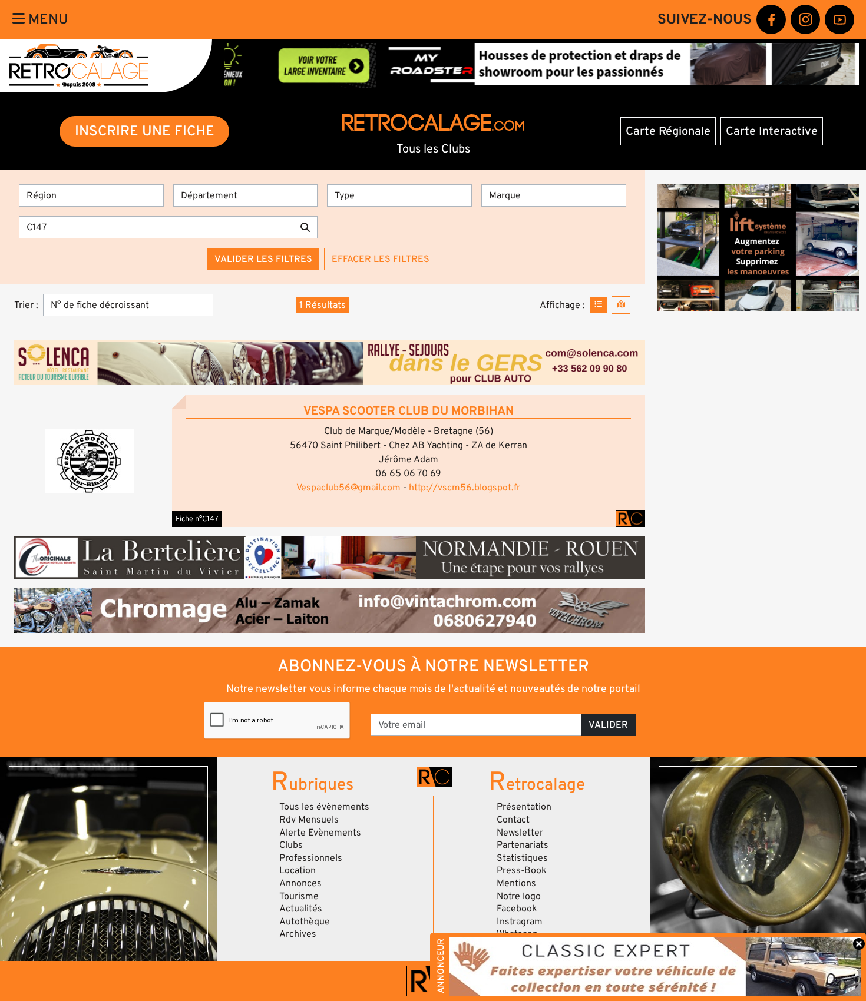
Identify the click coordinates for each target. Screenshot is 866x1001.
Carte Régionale (668, 131)
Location (297, 870)
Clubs (291, 844)
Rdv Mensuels (309, 819)
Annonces (300, 883)
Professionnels (310, 857)
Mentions (516, 883)
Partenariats (522, 844)
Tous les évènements (324, 806)
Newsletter (520, 832)
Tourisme (299, 896)
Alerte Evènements (320, 832)
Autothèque (304, 921)
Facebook (517, 908)
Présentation (524, 806)
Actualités (300, 908)
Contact (513, 819)
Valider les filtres (263, 259)
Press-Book (522, 870)
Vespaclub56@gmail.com (348, 487)
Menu (46, 19)
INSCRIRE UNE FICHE (144, 131)
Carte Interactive (772, 131)
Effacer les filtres (380, 259)
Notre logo (519, 896)
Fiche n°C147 (197, 518)
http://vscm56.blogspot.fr (464, 487)
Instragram (520, 921)
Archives (297, 933)
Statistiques (522, 857)
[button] (89, 461)
